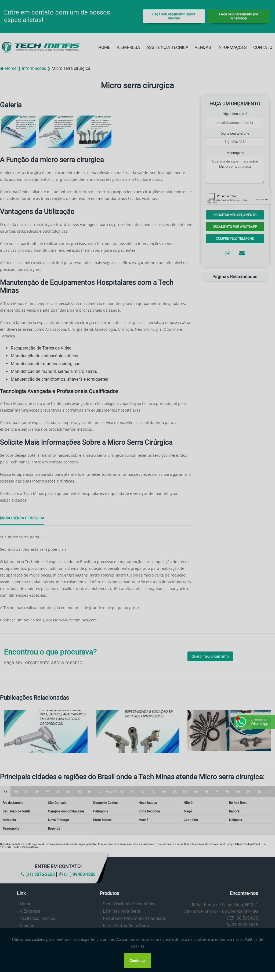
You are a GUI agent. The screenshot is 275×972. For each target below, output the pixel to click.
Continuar (137, 961)
